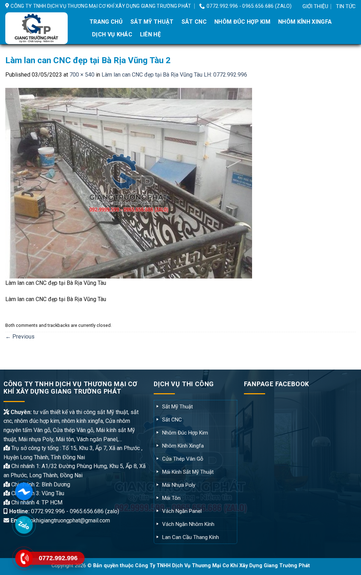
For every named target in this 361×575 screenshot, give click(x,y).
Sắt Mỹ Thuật (152, 21)
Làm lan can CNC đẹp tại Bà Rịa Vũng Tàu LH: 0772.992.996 (174, 74)
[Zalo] (23, 524)
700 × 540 (81, 74)
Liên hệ (150, 34)
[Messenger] (23, 491)
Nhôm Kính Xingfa (305, 21)
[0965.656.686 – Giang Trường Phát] (41, 28)
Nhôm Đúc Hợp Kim (242, 21)
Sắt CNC (194, 21)
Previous (20, 336)
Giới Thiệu (315, 6)
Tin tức (346, 6)
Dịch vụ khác (112, 34)
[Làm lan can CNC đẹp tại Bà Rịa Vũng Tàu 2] (128, 182)
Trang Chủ (106, 21)
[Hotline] (23, 558)
